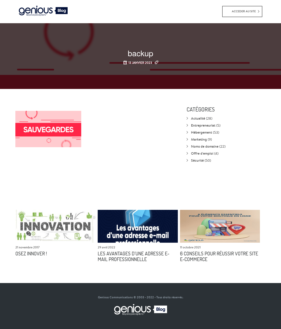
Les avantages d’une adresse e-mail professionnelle (133, 256)
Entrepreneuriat (203, 125)
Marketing (199, 139)
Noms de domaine (204, 146)
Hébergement (201, 132)
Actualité (198, 118)
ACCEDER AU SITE (244, 11)
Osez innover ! (31, 253)
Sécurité (197, 160)
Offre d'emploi (202, 153)
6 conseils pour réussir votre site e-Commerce (219, 256)
